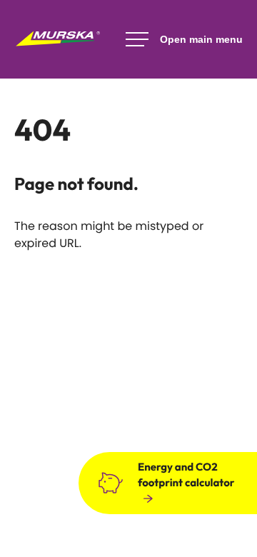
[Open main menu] (184, 39)
